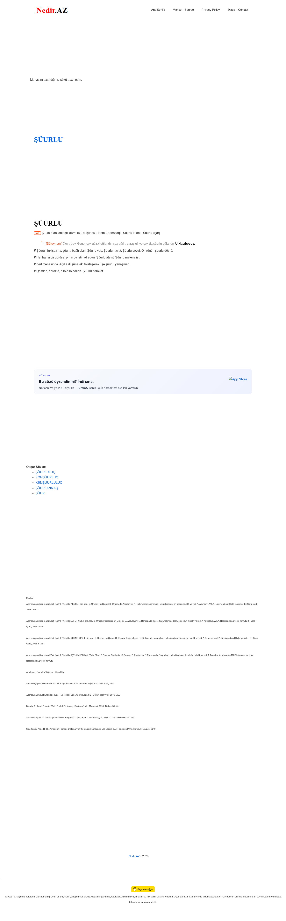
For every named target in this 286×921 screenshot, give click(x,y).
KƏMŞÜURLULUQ (49, 482)
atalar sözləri (6, 878)
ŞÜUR (40, 493)
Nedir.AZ (134, 856)
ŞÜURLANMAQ (47, 488)
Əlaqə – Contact (238, 9)
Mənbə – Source (183, 9)
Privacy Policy (211, 9)
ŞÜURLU (48, 139)
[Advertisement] (143, 48)
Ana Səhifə (158, 9)
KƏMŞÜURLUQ (47, 477)
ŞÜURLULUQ (45, 472)
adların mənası (6, 884)
